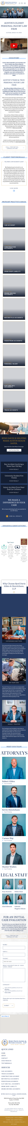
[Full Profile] (2, 783)
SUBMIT (6, 1005)
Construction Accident (10, 1076)
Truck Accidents (7, 1073)
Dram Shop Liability (9, 1086)
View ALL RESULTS (15, 516)
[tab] (14, 467)
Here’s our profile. (17, 127)
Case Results (6, 1060)
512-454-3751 (16, 1103)
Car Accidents (6, 1071)
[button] (24, 3)
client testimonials (20, 141)
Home (3, 1053)
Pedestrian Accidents (9, 1081)
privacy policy (8, 992)
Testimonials (6, 1063)
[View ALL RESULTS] (7, 516)
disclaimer (7, 989)
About (3, 1055)
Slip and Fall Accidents (10, 1084)
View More (14, 188)
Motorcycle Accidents (10, 1079)
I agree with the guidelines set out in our (13, 988)
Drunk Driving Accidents (10, 1089)
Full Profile (8, 783)
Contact (4, 1058)
